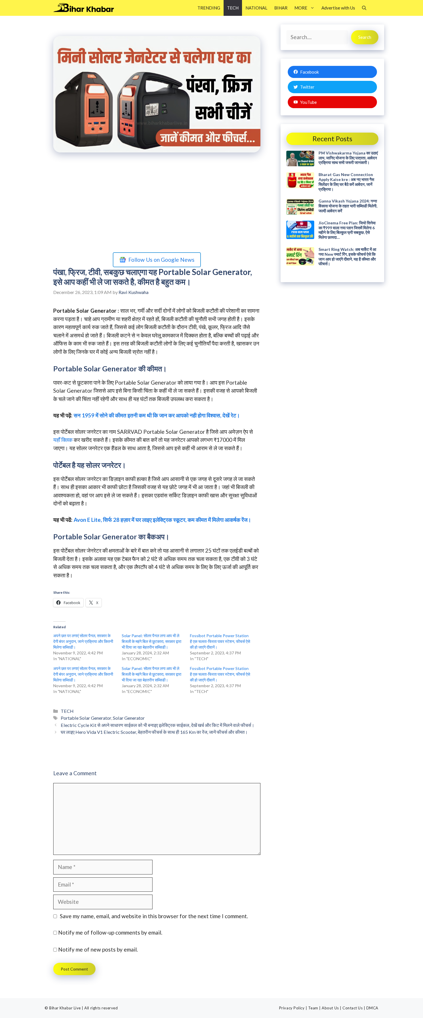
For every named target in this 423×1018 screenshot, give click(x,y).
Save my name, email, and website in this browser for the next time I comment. (154, 916)
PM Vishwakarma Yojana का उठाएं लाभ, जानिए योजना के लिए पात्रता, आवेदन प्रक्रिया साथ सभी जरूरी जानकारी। (348, 157)
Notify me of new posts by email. (98, 949)
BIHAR (280, 7)
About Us (330, 1008)
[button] (364, 8)
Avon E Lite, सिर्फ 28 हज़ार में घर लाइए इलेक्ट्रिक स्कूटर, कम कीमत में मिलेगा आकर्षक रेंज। (162, 519)
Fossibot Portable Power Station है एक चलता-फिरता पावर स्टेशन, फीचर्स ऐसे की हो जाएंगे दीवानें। (220, 641)
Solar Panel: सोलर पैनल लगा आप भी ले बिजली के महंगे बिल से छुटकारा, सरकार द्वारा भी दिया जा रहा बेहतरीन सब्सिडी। (151, 641)
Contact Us (352, 1008)
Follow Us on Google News (161, 259)
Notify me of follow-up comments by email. (110, 932)
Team (313, 1008)
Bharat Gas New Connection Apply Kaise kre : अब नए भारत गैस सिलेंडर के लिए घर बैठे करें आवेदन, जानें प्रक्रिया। (346, 181)
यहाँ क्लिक (63, 439)
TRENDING (208, 7)
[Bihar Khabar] (86, 8)
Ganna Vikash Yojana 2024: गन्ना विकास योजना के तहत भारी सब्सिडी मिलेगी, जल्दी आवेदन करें (348, 205)
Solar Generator (129, 718)
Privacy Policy (291, 1008)
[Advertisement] (156, 203)
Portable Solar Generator (86, 718)
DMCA (372, 1008)
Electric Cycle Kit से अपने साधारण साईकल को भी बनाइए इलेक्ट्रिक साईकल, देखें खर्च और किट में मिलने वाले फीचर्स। (157, 725)
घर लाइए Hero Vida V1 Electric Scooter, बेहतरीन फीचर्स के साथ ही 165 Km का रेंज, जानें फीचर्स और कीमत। (154, 732)
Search (364, 37)
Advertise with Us (338, 7)
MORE (300, 7)
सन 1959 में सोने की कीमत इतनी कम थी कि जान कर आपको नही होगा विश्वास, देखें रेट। (157, 415)
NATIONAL (256, 7)
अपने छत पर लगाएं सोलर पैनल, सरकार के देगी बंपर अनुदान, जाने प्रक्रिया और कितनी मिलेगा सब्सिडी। (83, 641)
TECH (233, 7)
